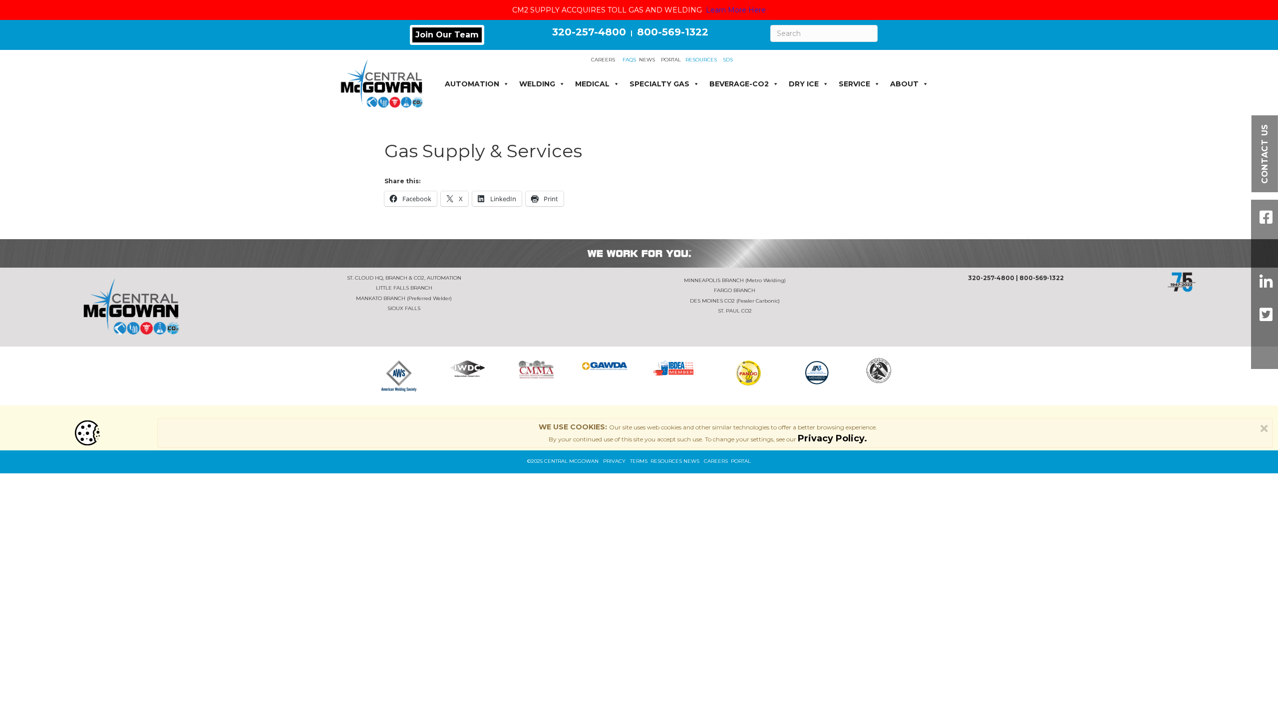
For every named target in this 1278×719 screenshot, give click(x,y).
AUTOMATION (472, 83)
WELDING (537, 83)
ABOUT (904, 83)
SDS (728, 59)
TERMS (638, 461)
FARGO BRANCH (734, 290)
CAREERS (603, 59)
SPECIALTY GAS (659, 83)
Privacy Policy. (832, 438)
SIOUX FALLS (403, 308)
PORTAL (671, 59)
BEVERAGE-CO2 (739, 83)
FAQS (629, 59)
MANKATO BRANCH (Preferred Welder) (404, 298)
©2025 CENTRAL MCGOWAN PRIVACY (578, 461)
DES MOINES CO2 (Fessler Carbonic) (735, 301)
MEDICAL (592, 83)
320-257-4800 (589, 32)
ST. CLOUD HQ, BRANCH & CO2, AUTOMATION (404, 278)
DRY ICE (804, 83)
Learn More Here (736, 9)
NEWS (647, 59)
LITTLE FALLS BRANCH (404, 288)
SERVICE (854, 83)
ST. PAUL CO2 (735, 311)
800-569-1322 (672, 32)
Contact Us (1265, 154)
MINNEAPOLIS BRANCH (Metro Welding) (735, 280)
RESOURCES (699, 59)
